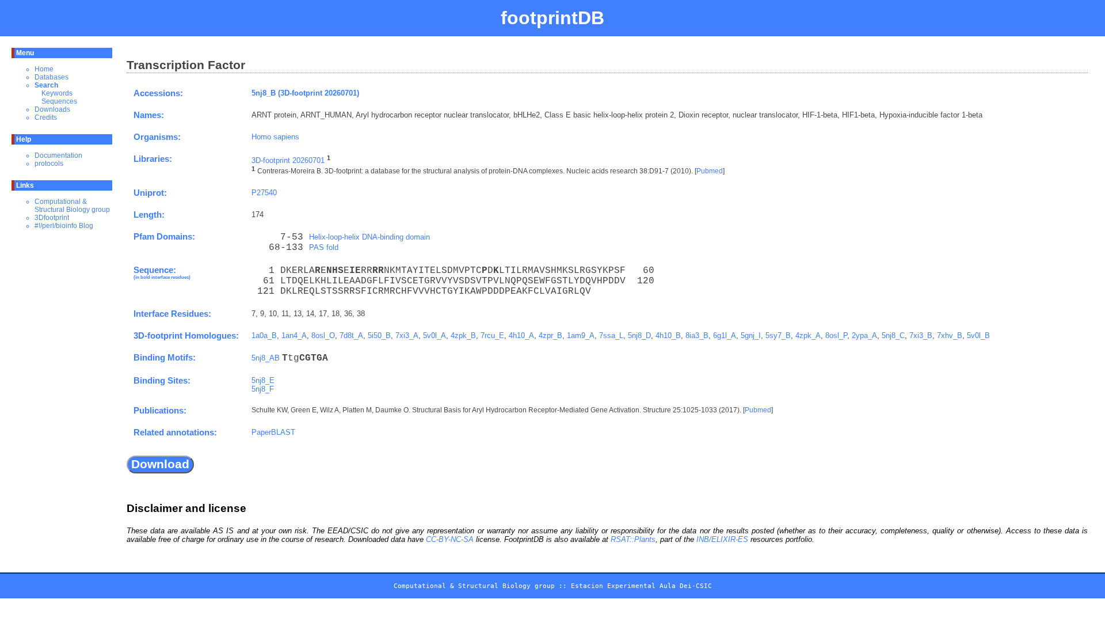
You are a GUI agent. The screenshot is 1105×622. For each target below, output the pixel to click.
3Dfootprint (52, 218)
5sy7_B (778, 335)
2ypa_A (864, 335)
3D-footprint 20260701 (288, 160)
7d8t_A (351, 335)
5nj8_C (893, 335)
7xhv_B (949, 335)
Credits (46, 117)
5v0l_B (978, 335)
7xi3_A (406, 335)
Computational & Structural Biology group (72, 206)
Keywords (57, 93)
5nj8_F (263, 389)
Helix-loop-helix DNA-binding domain (369, 237)
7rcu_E (492, 335)
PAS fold (323, 247)
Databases (51, 77)
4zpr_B (550, 335)
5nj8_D (639, 335)
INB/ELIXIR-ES (722, 539)
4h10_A (521, 335)
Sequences (59, 101)
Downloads (52, 109)
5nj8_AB (266, 358)
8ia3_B (696, 335)
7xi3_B (920, 335)
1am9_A (581, 335)
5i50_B (379, 335)
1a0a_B (264, 335)
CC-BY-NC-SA (450, 539)
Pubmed (709, 172)
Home (44, 69)
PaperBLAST (273, 432)
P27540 (264, 192)
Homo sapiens (275, 136)
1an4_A (294, 335)
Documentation (58, 155)
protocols (49, 164)
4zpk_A (808, 335)
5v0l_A (434, 335)
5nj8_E (263, 380)
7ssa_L (611, 335)
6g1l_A (724, 335)
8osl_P (836, 335)
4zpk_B (463, 335)
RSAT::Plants (633, 539)
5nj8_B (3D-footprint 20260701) (305, 93)
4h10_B (668, 335)
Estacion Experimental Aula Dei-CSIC (641, 586)
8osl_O (323, 335)
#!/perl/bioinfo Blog (64, 226)
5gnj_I (751, 335)
